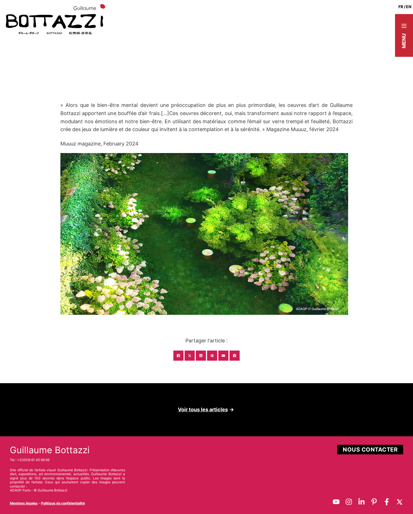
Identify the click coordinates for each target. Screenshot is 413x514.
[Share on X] (190, 356)
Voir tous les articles (203, 409)
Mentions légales (24, 503)
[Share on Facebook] (178, 356)
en (408, 6)
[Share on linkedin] (201, 356)
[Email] (223, 356)
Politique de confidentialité (63, 503)
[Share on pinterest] (212, 356)
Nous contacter (370, 449)
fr (400, 6)
